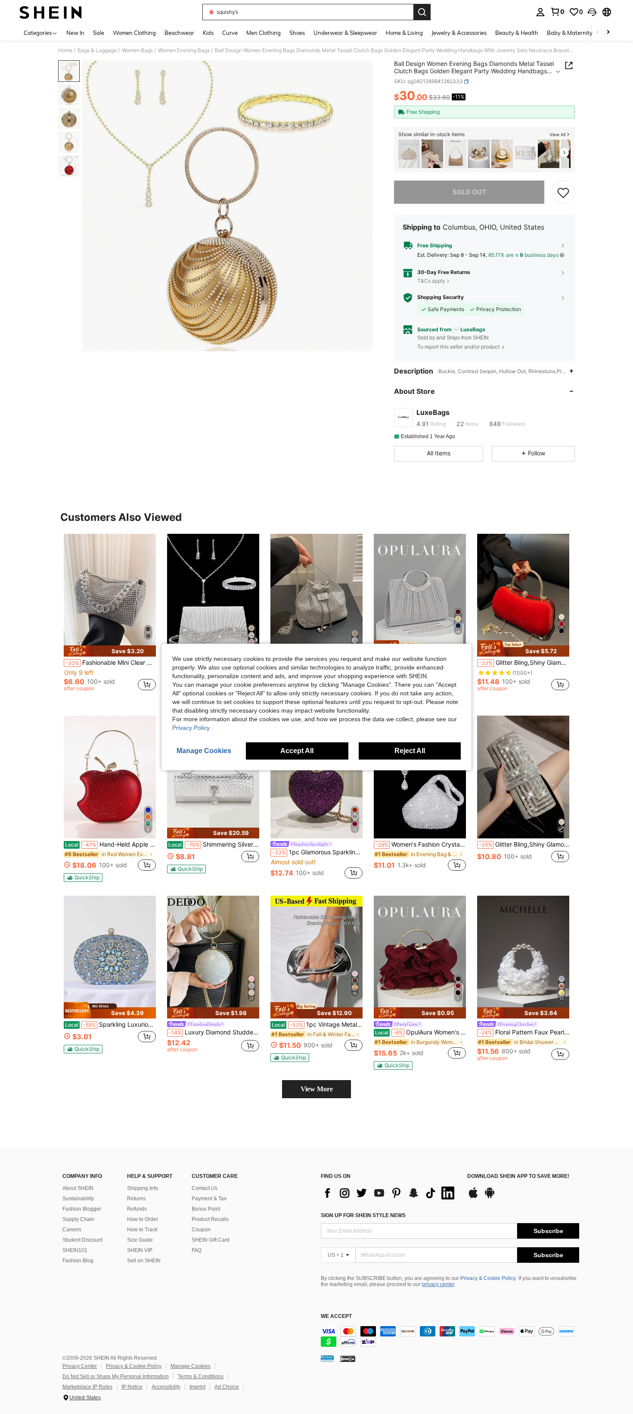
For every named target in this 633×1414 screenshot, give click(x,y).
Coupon (201, 1230)
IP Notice (132, 1387)
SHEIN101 (74, 1250)
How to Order (142, 1219)
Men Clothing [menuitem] (263, 32)
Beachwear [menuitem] (179, 32)
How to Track (142, 1230)
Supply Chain (78, 1219)
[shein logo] (50, 12)
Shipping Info (142, 1188)
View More (317, 1089)
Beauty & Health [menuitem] (516, 32)
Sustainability (78, 1199)
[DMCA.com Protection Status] (347, 1358)
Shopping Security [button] (440, 297)
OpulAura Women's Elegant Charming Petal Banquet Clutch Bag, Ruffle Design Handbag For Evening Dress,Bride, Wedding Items (420, 1032)
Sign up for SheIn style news (363, 1215)
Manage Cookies (191, 1366)
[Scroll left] (598, 32)
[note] (110, 650)
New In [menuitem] (75, 32)
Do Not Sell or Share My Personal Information (115, 1377)
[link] (557, 11)
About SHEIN (77, 1188)
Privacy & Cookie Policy (488, 1278)
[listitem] (409, 154)
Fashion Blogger (81, 1209)
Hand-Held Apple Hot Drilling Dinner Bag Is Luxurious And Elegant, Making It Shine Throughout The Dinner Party (110, 844)
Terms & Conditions (200, 1377)
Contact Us (204, 1188)
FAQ (197, 1250)
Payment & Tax (209, 1199)
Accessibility (166, 1387)
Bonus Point (206, 1209)
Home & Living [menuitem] (404, 32)
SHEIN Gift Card (211, 1240)
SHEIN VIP (139, 1250)
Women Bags (137, 50)
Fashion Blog (77, 1261)
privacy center (438, 1284)
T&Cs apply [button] (431, 280)
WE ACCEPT (336, 1316)
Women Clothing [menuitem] (134, 32)
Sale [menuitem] (98, 32)
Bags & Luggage (97, 50)
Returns (136, 1199)
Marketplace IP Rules (87, 1387)
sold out (469, 192)
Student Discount (82, 1240)
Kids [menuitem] (208, 32)
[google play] (490, 1197)
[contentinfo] (450, 1336)
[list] (390, 1193)
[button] (592, 12)
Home (65, 50)
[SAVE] (563, 192)
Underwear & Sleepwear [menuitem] (345, 32)
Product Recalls (210, 1219)
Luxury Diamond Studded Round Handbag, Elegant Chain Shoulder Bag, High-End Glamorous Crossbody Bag (214, 1032)
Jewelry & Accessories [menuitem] (459, 32)
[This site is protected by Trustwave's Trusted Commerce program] (327, 1358)
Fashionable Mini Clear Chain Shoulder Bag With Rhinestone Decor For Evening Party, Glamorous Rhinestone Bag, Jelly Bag (110, 662)
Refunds (137, 1209)
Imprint (197, 1387)
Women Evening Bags (184, 50)
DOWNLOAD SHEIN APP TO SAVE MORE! (518, 1176)
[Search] (422, 12)
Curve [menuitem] (230, 32)
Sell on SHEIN (144, 1261)
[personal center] (540, 12)
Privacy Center (79, 1366)
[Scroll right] (608, 32)
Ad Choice (226, 1387)
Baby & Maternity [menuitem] (570, 32)
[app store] (473, 1197)
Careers (71, 1230)
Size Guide (140, 1240)
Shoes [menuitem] (297, 32)
